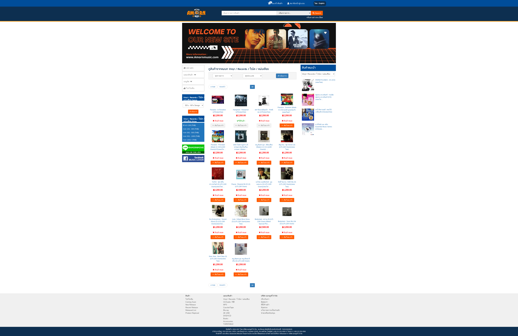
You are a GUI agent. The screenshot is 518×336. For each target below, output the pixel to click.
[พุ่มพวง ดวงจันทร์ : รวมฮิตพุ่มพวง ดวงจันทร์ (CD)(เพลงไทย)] (308, 100)
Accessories (228, 321)
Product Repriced (192, 313)
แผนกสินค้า (189, 75)
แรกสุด (212, 87)
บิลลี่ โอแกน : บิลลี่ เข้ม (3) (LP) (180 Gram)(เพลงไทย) (287, 184)
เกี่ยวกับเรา (265, 299)
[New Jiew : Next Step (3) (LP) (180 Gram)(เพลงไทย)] (218, 248)
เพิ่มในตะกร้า (219, 125)
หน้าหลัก (189, 68)
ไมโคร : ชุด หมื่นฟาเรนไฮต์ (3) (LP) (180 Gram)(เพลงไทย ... (217, 184)
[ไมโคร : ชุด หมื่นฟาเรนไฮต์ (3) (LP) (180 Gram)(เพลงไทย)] (218, 173)
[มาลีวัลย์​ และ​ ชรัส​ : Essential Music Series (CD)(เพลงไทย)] (308, 129)
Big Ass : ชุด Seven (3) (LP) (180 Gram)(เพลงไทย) (287, 147)
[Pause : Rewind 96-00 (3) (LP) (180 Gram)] (241, 174)
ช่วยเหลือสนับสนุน (268, 313)
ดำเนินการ (193, 112)
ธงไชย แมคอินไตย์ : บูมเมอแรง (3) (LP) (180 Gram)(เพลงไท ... (264, 184)
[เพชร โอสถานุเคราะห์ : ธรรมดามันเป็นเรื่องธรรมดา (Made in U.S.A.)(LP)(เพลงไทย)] (241, 136)
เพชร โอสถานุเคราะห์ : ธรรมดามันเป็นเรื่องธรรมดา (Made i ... (241, 147)
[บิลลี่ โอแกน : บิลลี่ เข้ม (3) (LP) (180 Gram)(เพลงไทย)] (287, 173)
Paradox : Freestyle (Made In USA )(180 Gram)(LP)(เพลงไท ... (217, 147)
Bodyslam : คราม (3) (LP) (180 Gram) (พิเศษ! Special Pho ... (264, 221)
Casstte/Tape (228, 308)
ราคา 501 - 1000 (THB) (191, 136)
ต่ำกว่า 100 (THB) (189, 125)
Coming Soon (190, 302)
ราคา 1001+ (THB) (190, 140)
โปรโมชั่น (189, 88)
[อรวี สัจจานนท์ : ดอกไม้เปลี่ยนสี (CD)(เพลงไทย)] (308, 115)
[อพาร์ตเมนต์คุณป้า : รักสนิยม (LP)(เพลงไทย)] (264, 100)
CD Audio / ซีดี (228, 302)
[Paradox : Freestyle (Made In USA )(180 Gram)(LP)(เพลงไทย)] (218, 136)
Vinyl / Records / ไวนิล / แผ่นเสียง (236, 299)
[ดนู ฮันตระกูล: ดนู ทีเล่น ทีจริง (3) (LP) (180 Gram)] (241, 249)
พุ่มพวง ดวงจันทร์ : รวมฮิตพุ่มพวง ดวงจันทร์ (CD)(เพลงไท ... (324, 97)
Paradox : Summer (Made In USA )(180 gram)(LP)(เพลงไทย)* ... (287, 110)
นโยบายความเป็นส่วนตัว (270, 310)
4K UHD (226, 313)
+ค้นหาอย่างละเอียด (314, 17)
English (321, 3)
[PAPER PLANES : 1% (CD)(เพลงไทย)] (308, 85)
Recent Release (191, 308)
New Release (190, 305)
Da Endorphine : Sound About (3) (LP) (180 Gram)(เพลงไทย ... (217, 221)
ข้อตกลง (264, 308)
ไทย (316, 3)
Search (317, 13)
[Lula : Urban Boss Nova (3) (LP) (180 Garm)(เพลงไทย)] (241, 211)
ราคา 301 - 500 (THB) (191, 133)
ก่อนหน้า (222, 87)
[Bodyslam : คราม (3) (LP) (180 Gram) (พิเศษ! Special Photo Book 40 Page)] (264, 210)
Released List (190, 310)
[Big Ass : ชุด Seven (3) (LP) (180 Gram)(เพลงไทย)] (287, 136)
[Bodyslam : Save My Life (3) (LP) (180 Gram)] (287, 211)
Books (225, 319)
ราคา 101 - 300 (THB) (191, 129)
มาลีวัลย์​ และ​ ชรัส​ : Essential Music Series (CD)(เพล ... (323, 126)
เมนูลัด (187, 81)
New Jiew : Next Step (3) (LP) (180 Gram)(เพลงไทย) (218, 258)
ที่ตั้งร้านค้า (265, 305)
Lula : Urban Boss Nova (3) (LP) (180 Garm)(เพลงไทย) (241, 221)
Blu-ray (226, 310)
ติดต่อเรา (264, 302)
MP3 (225, 305)
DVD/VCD (227, 316)
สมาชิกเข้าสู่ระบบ (297, 3)
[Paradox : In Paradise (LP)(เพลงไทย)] (218, 100)
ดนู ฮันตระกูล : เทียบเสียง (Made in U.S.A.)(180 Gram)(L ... (264, 147)
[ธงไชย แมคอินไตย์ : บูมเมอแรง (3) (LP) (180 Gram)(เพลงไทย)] (264, 173)
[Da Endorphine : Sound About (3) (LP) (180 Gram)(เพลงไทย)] (218, 211)
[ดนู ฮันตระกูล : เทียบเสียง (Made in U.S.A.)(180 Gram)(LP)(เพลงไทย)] (264, 136)
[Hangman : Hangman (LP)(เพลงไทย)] (241, 100)
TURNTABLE (228, 324)
